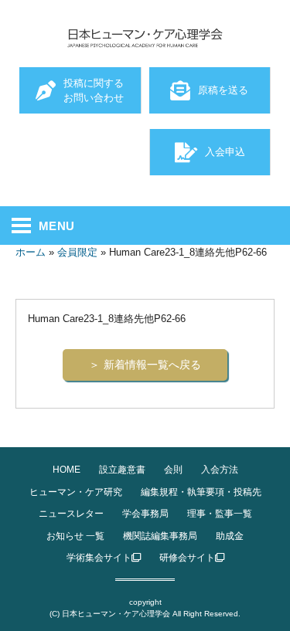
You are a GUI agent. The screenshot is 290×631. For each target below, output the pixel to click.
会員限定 (77, 252)
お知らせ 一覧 (75, 536)
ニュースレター (71, 513)
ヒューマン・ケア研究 (75, 492)
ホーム (30, 252)
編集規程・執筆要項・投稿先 (201, 492)
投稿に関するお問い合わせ (93, 90)
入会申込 (225, 152)
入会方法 (219, 469)
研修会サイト (187, 557)
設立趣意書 (122, 469)
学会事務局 (145, 513)
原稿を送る (223, 90)
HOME (66, 469)
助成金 (230, 536)
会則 (173, 469)
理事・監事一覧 (219, 513)
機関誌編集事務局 (160, 536)
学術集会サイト (99, 557)
